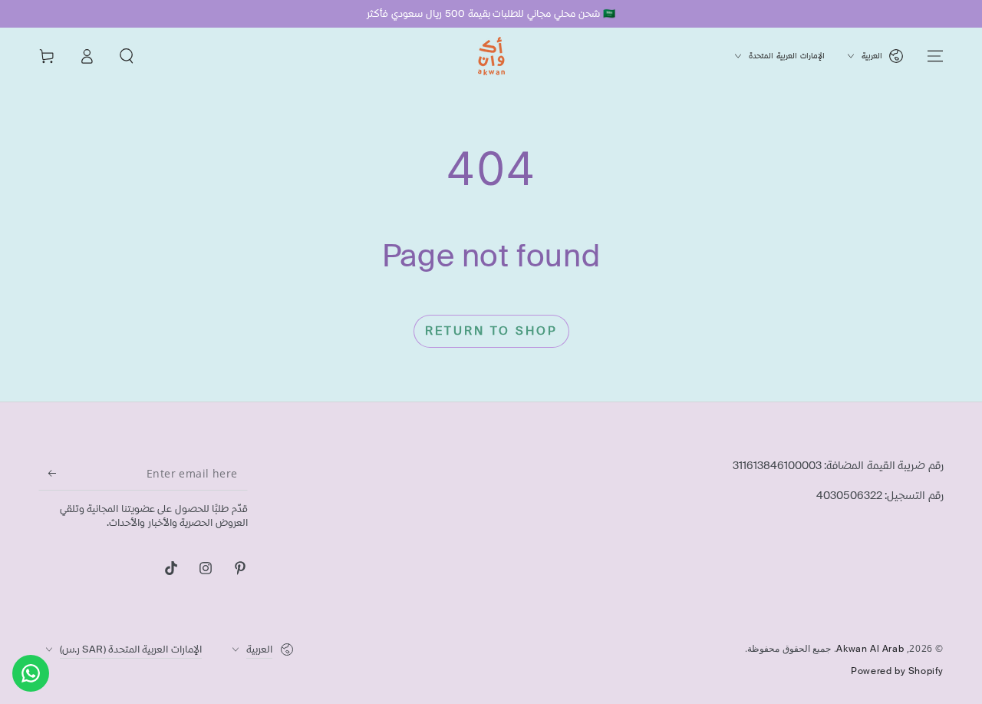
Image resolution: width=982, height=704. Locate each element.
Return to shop (491, 331)
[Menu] (935, 56)
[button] (127, 56)
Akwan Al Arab (870, 649)
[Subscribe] (47, 473)
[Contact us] (30, 673)
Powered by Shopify (897, 671)
